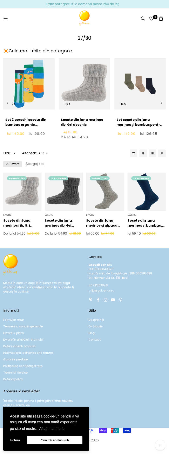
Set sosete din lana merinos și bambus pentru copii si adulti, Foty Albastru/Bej (139, 127)
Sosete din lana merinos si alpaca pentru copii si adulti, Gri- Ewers (104, 223)
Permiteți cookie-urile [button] (55, 440)
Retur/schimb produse (19, 346)
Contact (95, 340)
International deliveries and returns (28, 353)
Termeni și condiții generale (23, 326)
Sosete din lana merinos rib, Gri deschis (82, 122)
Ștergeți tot (35, 163)
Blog (92, 333)
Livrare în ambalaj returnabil (23, 340)
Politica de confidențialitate (23, 366)
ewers (15, 163)
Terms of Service (15, 372)
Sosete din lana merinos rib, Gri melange (58, 223)
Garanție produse (15, 359)
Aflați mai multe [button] (52, 429)
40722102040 (98, 285)
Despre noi (96, 320)
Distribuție (96, 326)
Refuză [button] (15, 440)
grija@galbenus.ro (101, 290)
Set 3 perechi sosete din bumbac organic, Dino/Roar (25, 124)
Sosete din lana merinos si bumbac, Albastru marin (145, 223)
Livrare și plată (13, 333)
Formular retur (13, 320)
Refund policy (13, 379)
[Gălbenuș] (84, 18)
